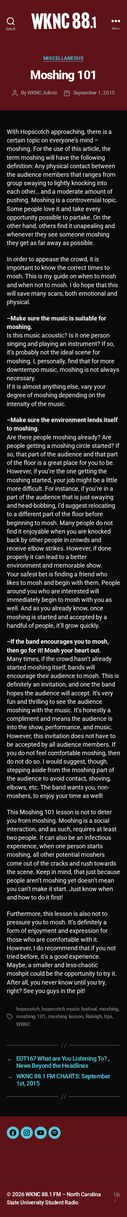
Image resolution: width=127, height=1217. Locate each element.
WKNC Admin (42, 93)
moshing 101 (31, 1016)
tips (108, 1016)
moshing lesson (65, 1016)
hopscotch (28, 1009)
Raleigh (94, 1016)
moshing (109, 1009)
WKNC (23, 1024)
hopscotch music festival (69, 1009)
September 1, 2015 (94, 93)
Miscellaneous (63, 58)
